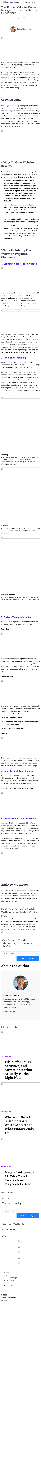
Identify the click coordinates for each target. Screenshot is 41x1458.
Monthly (5, 1198)
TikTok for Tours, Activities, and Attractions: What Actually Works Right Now (18, 1070)
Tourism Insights (12, 1278)
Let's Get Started (8, 1229)
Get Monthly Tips (27, 958)
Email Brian (9, 1011)
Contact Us (10, 1285)
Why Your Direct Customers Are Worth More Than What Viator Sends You (19, 1125)
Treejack (9, 342)
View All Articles (7, 1192)
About (8, 1275)
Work (8, 1270)
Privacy (4, 1300)
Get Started (10, 1280)
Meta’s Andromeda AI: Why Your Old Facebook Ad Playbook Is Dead (19, 1178)
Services (9, 1272)
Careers (9, 1283)
